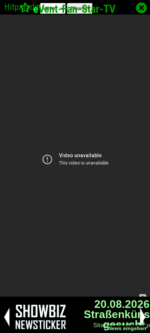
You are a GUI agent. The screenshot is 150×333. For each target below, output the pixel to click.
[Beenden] (141, 8)
